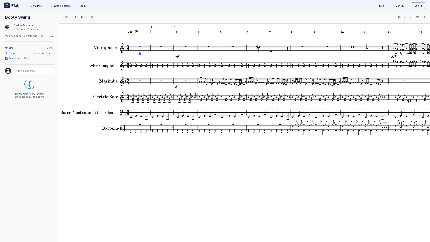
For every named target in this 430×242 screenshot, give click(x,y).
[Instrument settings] (67, 17)
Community (36, 5)
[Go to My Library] (11, 6)
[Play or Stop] (82, 17)
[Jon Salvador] (7, 27)
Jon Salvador (25, 25)
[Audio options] (86, 17)
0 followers (20, 29)
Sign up (399, 5)
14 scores (33, 29)
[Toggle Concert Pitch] (399, 17)
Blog (381, 5)
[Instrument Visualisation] (92, 17)
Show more (47, 36)
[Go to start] (74, 17)
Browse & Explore (61, 5)
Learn (83, 5)
